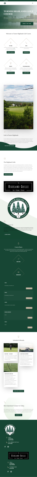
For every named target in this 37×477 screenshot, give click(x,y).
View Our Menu (8, 174)
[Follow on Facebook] (5, 446)
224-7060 (14, 48)
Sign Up (30, 317)
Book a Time (29, 288)
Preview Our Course (9, 145)
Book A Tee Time (27, 23)
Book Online (11, 52)
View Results (11, 72)
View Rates (26, 52)
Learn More (26, 72)
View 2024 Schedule (18, 390)
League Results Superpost (24, 353)
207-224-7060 (6, 0)
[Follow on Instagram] (8, 446)
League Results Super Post (9, 373)
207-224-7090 (12, 468)
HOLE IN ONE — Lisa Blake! (9, 353)
